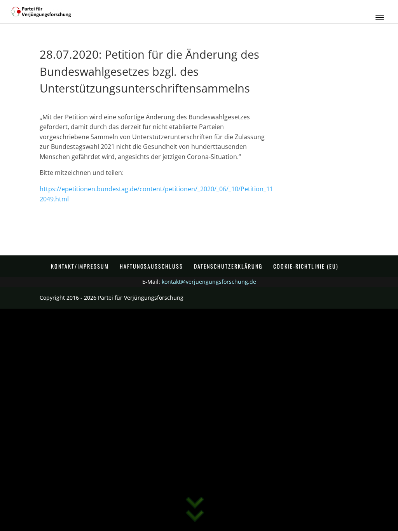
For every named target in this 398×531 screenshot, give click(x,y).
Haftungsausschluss (151, 266)
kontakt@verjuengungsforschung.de (209, 281)
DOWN (195, 513)
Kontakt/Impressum (80, 266)
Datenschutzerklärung (228, 266)
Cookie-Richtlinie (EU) (306, 266)
